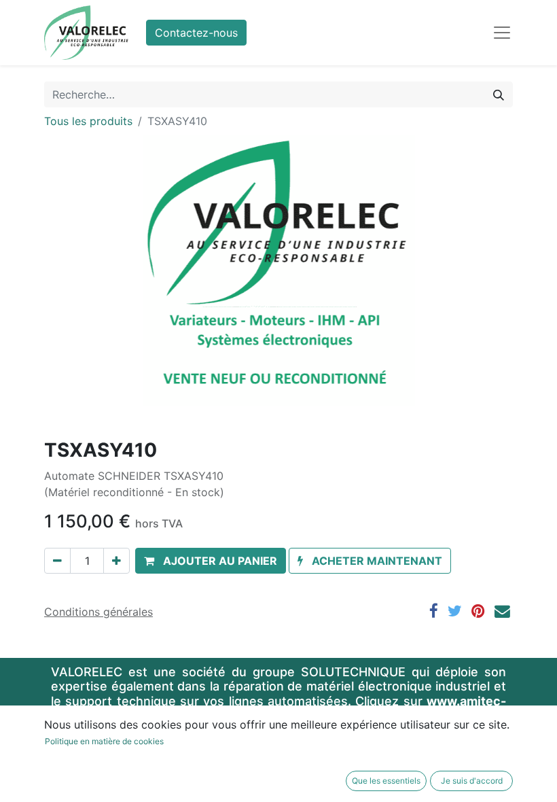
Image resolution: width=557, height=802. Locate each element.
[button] (210, 561)
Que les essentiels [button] (386, 780)
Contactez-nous (196, 32)
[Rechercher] (498, 94)
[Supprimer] (57, 561)
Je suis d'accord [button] (472, 780)
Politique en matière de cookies (104, 741)
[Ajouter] (116, 561)
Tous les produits (88, 121)
